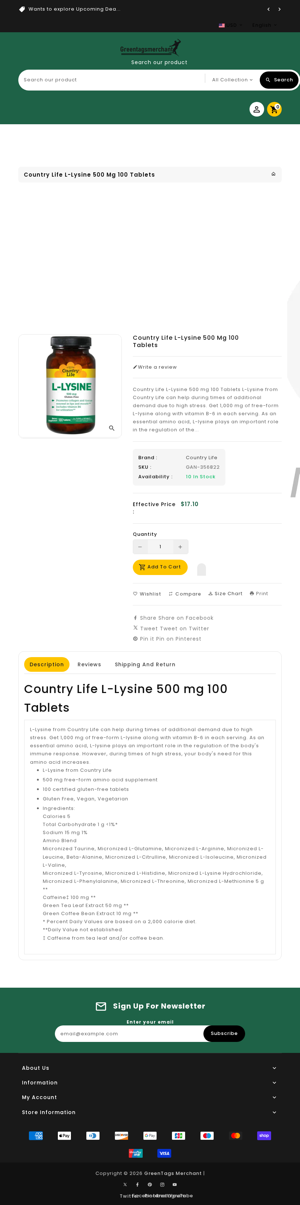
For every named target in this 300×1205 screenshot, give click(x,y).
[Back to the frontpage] (273, 173)
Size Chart (228, 593)
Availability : (155, 476)
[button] (201, 568)
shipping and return (145, 664)
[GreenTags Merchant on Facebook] (137, 1184)
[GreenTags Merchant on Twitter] (125, 1184)
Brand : (147, 457)
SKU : (144, 467)
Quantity (145, 534)
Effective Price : (154, 508)
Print (261, 593)
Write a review (157, 367)
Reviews (89, 664)
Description (47, 664)
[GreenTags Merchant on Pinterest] (150, 1184)
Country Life (202, 457)
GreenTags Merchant (173, 1173)
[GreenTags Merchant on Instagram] (162, 1184)
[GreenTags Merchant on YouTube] (174, 1184)
